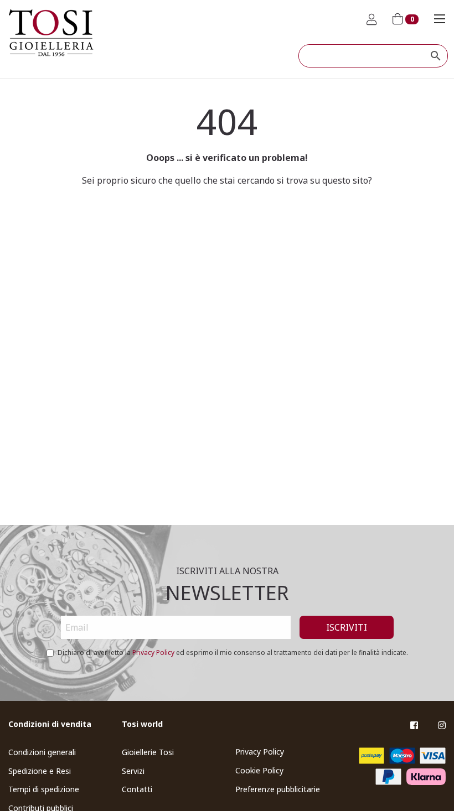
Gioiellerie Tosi (148, 752)
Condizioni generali (42, 752)
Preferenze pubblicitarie (277, 789)
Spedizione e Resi (39, 771)
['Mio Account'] (371, 20)
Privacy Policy (153, 652)
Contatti (137, 789)
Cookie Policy (259, 770)
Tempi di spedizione (43, 789)
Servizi (133, 771)
